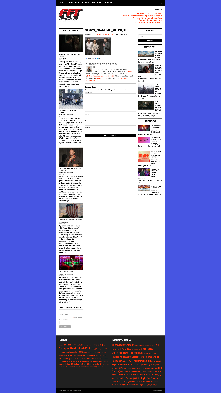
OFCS (130, 71)
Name (87, 114)
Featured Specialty (134, 356)
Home (62, 3)
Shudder (61, 364)
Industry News (151, 364)
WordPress (159, 390)
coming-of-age (101, 349)
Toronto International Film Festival (71, 367)
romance (86, 361)
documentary (76, 352)
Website (87, 127)
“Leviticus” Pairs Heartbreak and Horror (150, 20)
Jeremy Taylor (132, 368)
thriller (98, 364)
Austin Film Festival (151, 345)
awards (86, 345)
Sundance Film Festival (81, 364)
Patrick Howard (67, 361)
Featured (118, 356)
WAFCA (128, 74)
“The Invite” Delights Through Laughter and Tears (147, 22)
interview (93, 355)
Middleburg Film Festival (82, 359)
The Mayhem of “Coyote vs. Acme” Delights (149, 13)
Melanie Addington (126, 371)
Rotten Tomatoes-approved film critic (101, 76)
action (60, 345)
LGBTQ (99, 355)
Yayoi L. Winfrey (153, 385)
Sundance (69, 364)
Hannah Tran (70, 355)
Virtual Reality (145, 385)
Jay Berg (126, 368)
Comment (88, 92)
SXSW (92, 364)
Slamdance (115, 378)
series (105, 361)
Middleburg (73, 358)
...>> (159, 134)
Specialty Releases (127, 378)
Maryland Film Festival (143, 368)
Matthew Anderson (154, 368)
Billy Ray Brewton (134, 349)
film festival (92, 352)
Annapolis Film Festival (140, 345)
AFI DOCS (130, 345)
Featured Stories (73, 3)
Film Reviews (96, 3)
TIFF (104, 364)
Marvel (104, 355)
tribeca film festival (91, 367)
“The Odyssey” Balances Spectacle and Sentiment (147, 18)
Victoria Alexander (134, 384)
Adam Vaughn (69, 344)
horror (81, 355)
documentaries (65, 352)
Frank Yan (153, 361)
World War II (100, 366)
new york (99, 359)
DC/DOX (145, 353)
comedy (94, 349)
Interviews (108, 3)
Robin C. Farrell (78, 361)
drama (85, 352)
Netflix (92, 358)
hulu (87, 355)
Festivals (85, 3)
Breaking (147, 348)
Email (87, 121)
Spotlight (145, 378)
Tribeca (83, 367)
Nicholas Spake (119, 374)
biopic (91, 345)
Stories (156, 378)
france (99, 352)
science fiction (98, 361)
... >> (68, 86)
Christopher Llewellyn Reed (103, 34)
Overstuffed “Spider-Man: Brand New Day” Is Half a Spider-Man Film (142, 15)
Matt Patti (64, 358)
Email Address (63, 319)
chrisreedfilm (99, 344)
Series (157, 374)
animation (79, 345)
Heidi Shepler (138, 365)
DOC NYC (152, 353)
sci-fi (92, 361)
